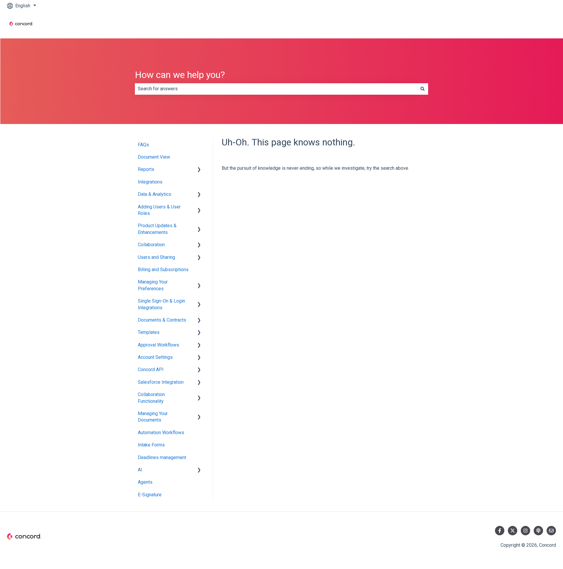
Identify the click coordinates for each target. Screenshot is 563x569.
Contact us (539, 25)
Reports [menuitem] (146, 169)
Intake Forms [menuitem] (151, 445)
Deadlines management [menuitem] (162, 457)
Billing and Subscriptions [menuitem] (163, 269)
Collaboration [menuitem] (151, 244)
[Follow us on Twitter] (512, 530)
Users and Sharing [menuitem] (156, 257)
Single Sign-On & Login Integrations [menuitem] (161, 304)
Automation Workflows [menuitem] (161, 432)
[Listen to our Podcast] (538, 530)
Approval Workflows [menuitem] (158, 345)
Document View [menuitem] (154, 157)
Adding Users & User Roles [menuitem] (159, 210)
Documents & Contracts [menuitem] (162, 320)
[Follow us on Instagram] (525, 530)
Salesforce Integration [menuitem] (161, 382)
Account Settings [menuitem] (155, 357)
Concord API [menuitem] (151, 369)
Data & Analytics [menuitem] (154, 194)
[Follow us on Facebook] (499, 530)
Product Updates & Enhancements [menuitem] (157, 229)
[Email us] (551, 530)
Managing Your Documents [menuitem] (153, 417)
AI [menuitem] (140, 470)
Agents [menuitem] (145, 482)
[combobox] (276, 88)
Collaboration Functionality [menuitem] (151, 398)
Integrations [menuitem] (150, 182)
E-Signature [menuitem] (150, 494)
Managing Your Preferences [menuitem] (153, 285)
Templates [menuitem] (149, 332)
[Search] (422, 88)
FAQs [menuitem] (143, 144)
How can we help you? (180, 74)
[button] (199, 170)
